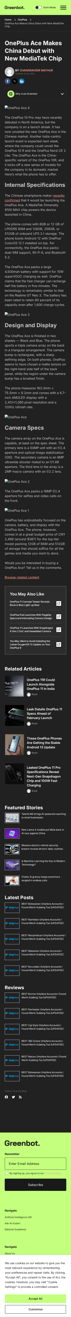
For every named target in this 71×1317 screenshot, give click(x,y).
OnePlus (22, 19)
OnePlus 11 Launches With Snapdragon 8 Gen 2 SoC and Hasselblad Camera (31, 629)
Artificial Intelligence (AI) (18, 1217)
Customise (36, 1309)
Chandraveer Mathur (36, 70)
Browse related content (22, 577)
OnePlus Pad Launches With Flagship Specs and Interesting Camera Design (31, 616)
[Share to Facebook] (7, 81)
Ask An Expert (12, 1223)
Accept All (35, 1298)
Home (8, 19)
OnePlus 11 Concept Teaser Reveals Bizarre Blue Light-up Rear (30, 603)
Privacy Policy (53, 1173)
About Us (10, 1253)
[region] (35, 1286)
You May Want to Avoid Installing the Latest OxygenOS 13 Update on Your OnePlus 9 (30, 644)
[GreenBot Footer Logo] (22, 1143)
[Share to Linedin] (21, 81)
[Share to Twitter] (14, 81)
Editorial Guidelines (15, 1229)
